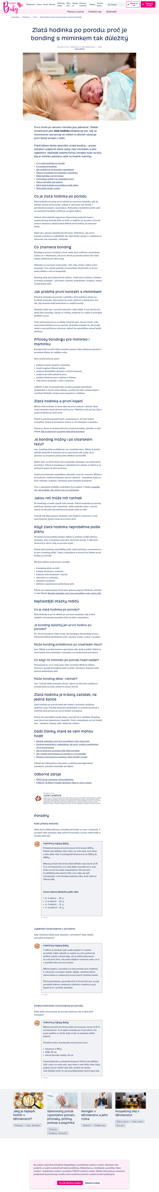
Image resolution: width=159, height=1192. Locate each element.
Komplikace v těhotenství (58, 1133)
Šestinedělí (111, 11)
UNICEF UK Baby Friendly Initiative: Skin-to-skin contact (64, 783)
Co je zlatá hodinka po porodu (50, 163)
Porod (45, 4)
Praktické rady (95, 11)
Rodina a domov (123, 1121)
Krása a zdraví (137, 1121)
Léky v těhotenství (33, 1125)
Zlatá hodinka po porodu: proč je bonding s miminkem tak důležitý (60, 17)
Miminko (52, 4)
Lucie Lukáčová (79, 49)
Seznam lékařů (100, 4)
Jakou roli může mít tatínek (49, 182)
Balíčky (92, 4)
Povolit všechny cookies (70, 1183)
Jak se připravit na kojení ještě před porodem (62, 431)
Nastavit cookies (92, 1183)
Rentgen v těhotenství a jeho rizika (94, 1115)
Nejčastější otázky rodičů (48, 188)
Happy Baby (15, 17)
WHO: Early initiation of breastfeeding (54, 779)
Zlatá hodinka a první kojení (50, 176)
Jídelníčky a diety (61, 4)
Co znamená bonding (46, 166)
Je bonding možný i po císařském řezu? (55, 179)
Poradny (41, 815)
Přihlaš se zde (134, 4)
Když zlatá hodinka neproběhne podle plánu (57, 185)
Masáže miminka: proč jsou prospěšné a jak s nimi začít (74, 593)
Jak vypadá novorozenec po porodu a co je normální (61, 754)
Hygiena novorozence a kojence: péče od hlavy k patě (61, 757)
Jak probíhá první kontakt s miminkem (55, 170)
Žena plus (68, 4)
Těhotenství (30, 4)
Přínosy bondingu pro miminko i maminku (57, 173)
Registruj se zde (149, 4)
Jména (39, 4)
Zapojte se (75, 4)
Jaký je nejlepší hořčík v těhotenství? (24, 1115)
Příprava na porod (75, 11)
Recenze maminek (82, 4)
